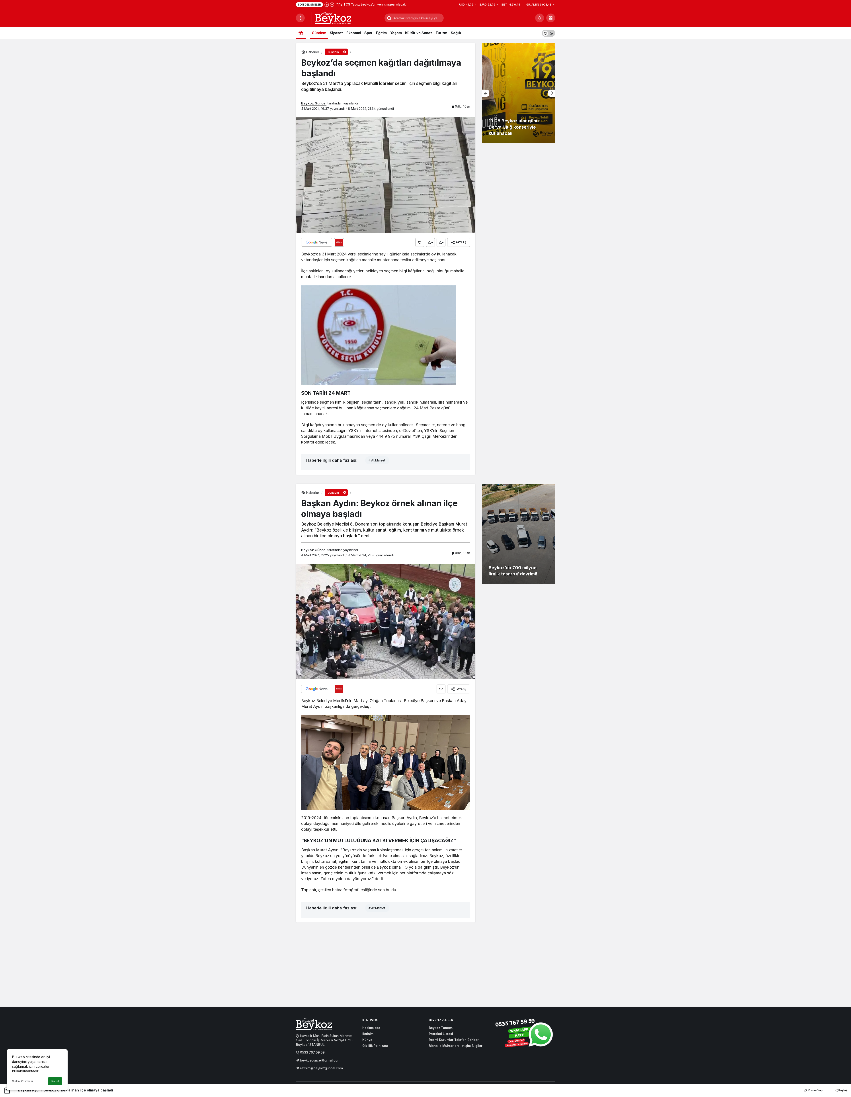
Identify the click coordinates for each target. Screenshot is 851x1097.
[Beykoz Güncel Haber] (333, 17)
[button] (550, 18)
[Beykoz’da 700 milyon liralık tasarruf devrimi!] (518, 534)
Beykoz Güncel (313, 103)
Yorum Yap (815, 1090)
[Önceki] (326, 4)
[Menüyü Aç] (300, 18)
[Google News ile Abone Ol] (316, 242)
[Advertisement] (425, 969)
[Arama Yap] (539, 18)
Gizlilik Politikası (22, 1081)
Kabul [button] (55, 1081)
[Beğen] (419, 242)
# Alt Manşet (377, 460)
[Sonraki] (332, 4)
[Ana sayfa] (300, 33)
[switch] (548, 33)
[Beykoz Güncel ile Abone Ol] (339, 242)
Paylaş (842, 1090)
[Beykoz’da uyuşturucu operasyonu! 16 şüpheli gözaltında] (518, 93)
